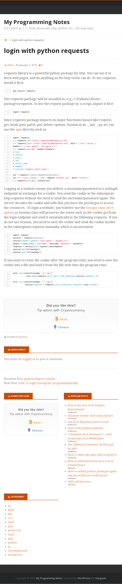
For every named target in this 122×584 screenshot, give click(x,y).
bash (11, 509)
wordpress (15, 554)
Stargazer (100, 578)
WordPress (84, 578)
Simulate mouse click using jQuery (90, 415)
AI (9, 506)
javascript (14, 530)
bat (10, 514)
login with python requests (85, 428)
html (11, 522)
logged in (28, 359)
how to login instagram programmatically (48, 383)
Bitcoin (63, 319)
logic (11, 534)
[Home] (6, 40)
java (10, 526)
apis (19, 129)
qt (9, 546)
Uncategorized (17, 550)
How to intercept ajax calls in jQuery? (92, 454)
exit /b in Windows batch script (88, 421)
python (23, 337)
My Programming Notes (37, 22)
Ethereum (63, 327)
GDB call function (79, 481)
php (10, 538)
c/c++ (11, 518)
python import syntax (39, 378)
